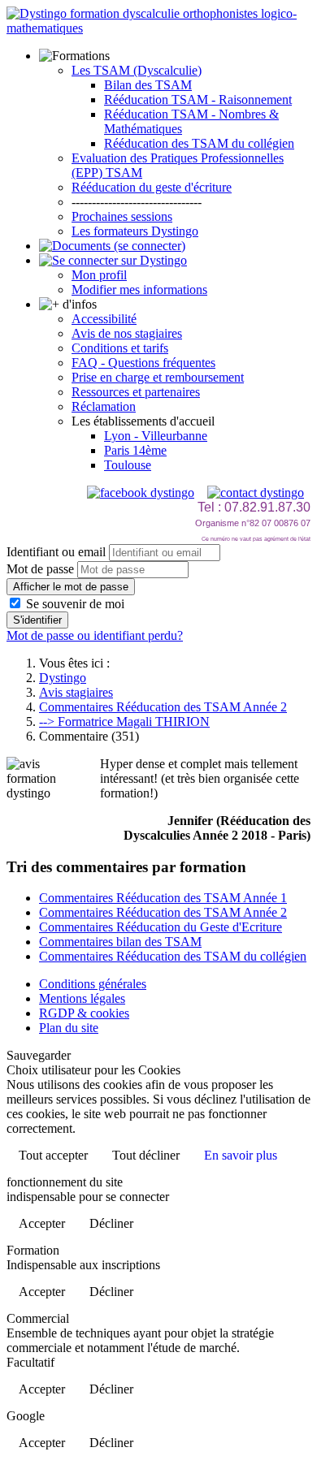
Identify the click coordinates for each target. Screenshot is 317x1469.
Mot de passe (40, 569)
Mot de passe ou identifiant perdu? (95, 635)
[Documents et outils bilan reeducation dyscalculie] (112, 246)
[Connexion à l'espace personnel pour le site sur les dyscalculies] (113, 260)
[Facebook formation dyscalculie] (140, 492)
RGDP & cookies (84, 1013)
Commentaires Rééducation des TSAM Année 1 (163, 898)
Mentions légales (82, 998)
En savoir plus (240, 1155)
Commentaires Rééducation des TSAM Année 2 (163, 912)
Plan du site (68, 1028)
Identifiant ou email (56, 552)
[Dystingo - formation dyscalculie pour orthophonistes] (158, 28)
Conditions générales (92, 984)
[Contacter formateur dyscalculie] (255, 492)
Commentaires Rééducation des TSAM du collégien (172, 956)
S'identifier (37, 620)
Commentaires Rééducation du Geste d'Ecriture (160, 927)
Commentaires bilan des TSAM (120, 941)
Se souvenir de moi (73, 604)
